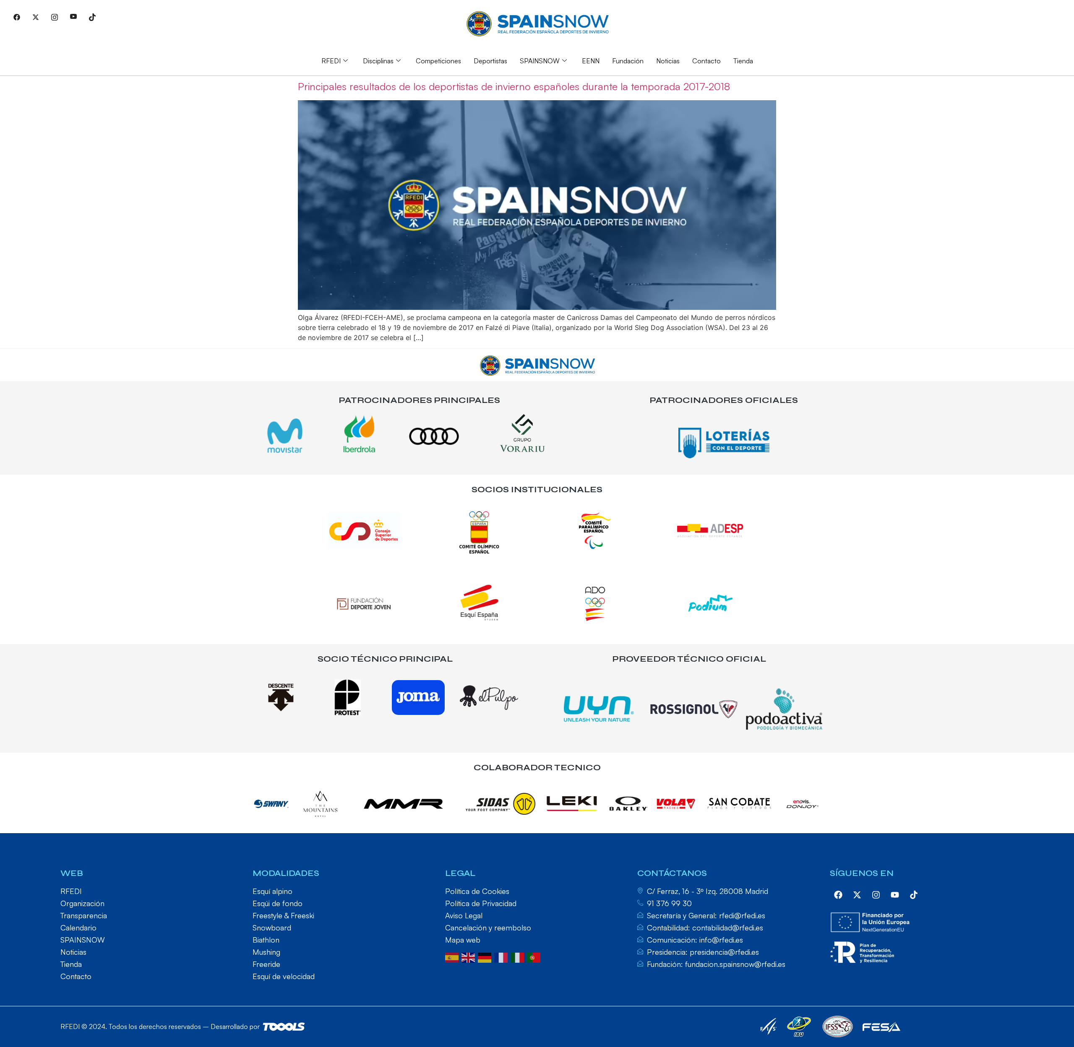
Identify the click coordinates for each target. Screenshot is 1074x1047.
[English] (469, 957)
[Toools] (284, 1027)
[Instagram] (54, 16)
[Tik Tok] (92, 16)
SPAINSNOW (540, 61)
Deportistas (490, 61)
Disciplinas (378, 61)
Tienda (743, 61)
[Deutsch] (486, 957)
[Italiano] (519, 957)
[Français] (502, 957)
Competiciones (438, 61)
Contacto (706, 61)
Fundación (628, 61)
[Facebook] (16, 16)
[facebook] (838, 894)
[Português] (535, 957)
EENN (591, 61)
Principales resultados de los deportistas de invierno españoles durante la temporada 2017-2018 (514, 86)
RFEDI (331, 61)
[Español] (453, 957)
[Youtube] (73, 16)
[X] (35, 16)
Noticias (668, 61)
